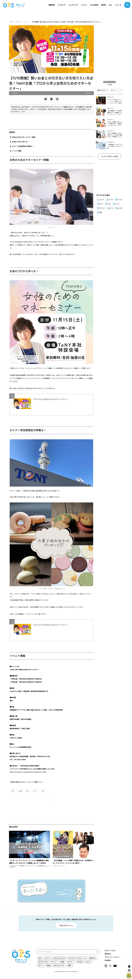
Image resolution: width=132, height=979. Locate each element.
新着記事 (52, 5)
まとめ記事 (94, 5)
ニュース (118, 5)
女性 (43, 791)
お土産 (20, 791)
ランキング (62, 5)
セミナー (35, 791)
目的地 (103, 5)
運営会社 (108, 954)
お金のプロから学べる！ (20, 142)
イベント (84, 5)
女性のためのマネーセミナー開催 (23, 137)
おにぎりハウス (59, 965)
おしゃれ (120, 208)
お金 (27, 791)
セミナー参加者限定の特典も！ (23, 146)
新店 (49, 965)
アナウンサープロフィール (78, 958)
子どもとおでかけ (60, 958)
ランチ (101, 204)
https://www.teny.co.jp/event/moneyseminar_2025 (28, 772)
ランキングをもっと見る (109, 156)
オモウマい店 (43, 962)
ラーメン (120, 199)
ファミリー (102, 208)
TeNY (12, 791)
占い (110, 5)
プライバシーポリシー (112, 957)
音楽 (100, 212)
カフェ (109, 204)
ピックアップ (73, 5)
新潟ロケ (93, 958)
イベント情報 (16, 151)
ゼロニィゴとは (110, 950)
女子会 (80, 962)
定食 (62, 962)
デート (111, 208)
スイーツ (111, 199)
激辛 (70, 965)
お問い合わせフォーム (66, 925)
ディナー (117, 204)
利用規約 (108, 960)
